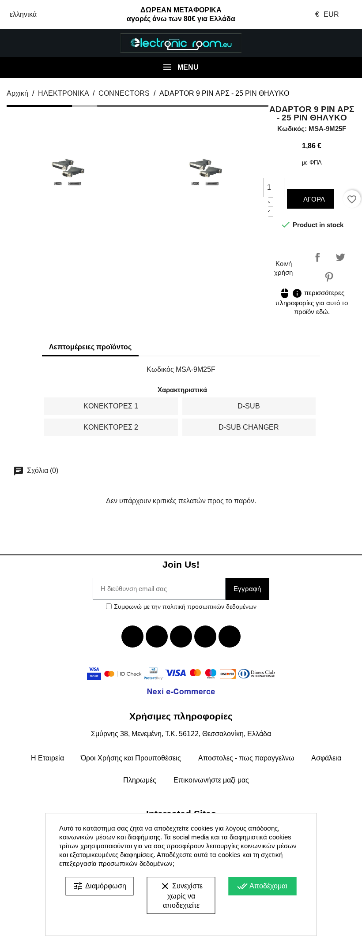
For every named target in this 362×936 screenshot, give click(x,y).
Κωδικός (160, 369)
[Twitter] (157, 636)
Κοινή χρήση (317, 257)
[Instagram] (205, 636)
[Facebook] (132, 636)
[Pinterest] (230, 636)
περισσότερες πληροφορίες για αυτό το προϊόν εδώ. (311, 302)
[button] (30, 43)
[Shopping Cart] (331, 43)
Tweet (340, 257)
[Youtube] (181, 636)
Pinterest (329, 277)
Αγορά (313, 199)
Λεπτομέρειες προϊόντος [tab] (90, 347)
